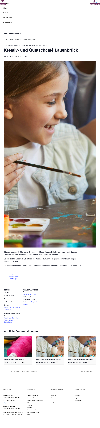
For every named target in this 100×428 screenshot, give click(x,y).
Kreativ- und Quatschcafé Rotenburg (80, 359)
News (5, 8)
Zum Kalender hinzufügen (13, 278)
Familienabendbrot (87, 371)
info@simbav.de (8, 403)
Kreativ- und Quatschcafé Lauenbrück (48, 359)
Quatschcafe (8, 322)
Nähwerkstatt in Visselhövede (14, 359)
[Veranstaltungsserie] (23, 362)
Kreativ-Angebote (9, 320)
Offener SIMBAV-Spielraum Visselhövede (24, 371)
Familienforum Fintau (29, 294)
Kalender (6, 13)
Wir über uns (7, 17)
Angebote (6, 3)
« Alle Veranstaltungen (12, 33)
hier (77, 265)
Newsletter (7, 22)
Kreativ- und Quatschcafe (12, 318)
